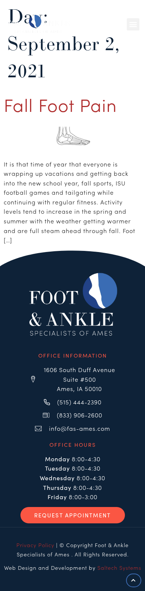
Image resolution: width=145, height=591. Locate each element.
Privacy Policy (35, 545)
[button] (133, 24)
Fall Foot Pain (60, 104)
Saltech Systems (119, 567)
